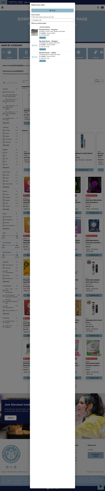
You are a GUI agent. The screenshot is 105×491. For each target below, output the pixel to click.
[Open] (72, 20)
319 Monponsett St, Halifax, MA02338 (49, 54)
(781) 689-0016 (45, 35)
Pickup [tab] (54, 10)
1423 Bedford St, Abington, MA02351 (49, 43)
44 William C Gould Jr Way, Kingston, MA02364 (52, 31)
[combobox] (51, 20)
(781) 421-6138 (45, 46)
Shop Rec (42, 37)
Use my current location (39, 23)
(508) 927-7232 (45, 58)
